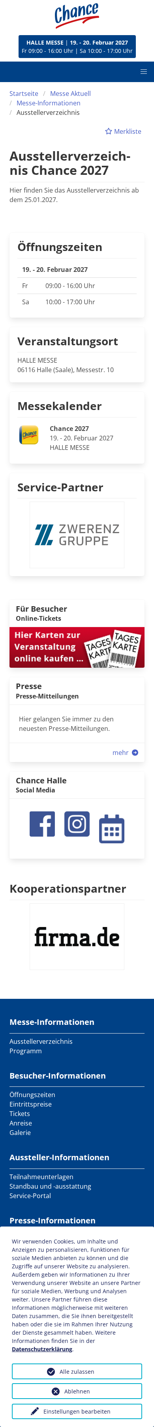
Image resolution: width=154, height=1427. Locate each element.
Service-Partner (60, 486)
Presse (29, 686)
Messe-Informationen (49, 103)
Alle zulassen (77, 1371)
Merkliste (127, 131)
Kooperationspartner (67, 888)
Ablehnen (77, 1391)
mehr (121, 752)
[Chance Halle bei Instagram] (77, 823)
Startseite (23, 93)
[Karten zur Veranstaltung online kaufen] (77, 646)
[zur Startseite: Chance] (77, 16)
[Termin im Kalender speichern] (111, 828)
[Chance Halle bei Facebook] (42, 823)
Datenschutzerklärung (42, 1349)
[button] (143, 72)
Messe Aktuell (70, 93)
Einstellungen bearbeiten (77, 1411)
